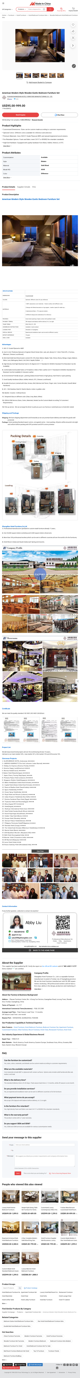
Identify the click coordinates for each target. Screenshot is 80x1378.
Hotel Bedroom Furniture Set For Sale (38, 1346)
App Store (7, 1365)
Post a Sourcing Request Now (60, 1173)
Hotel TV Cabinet (64, 1300)
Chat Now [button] (60, 115)
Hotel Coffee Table (8, 1300)
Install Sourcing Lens (12, 1368)
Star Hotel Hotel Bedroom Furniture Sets (51, 1321)
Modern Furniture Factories (33, 1336)
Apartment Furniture (66, 1027)
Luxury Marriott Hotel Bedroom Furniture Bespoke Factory (28, 1271)
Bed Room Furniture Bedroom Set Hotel (16, 1351)
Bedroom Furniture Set (51, 1027)
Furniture (11, 15)
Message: (10, 1156)
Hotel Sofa (67, 1030)
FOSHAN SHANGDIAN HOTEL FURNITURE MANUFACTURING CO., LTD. (29, 96)
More (4, 1360)
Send (17, 1173)
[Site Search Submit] (50, 9)
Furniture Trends (53, 1351)
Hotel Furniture (21, 15)
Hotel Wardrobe (7, 1296)
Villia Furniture (23, 1030)
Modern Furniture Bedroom (37, 1341)
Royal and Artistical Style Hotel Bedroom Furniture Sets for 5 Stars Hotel (10, 1240)
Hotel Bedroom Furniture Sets (38, 15)
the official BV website (50, 966)
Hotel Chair (44, 1030)
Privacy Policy (72, 1372)
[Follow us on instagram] (70, 1365)
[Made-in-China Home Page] (40, 4)
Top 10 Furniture (38, 1351)
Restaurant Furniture (56, 1030)
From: (12, 1145)
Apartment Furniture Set (29, 1292)
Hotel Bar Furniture (46, 1300)
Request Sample (37, 120)
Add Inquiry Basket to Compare (40, 82)
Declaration (62, 1372)
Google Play (20, 1365)
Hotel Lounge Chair (65, 1296)
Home (4, 15)
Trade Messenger (35, 1365)
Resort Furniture (34, 1030)
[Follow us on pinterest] (77, 1365)
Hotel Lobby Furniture (28, 1300)
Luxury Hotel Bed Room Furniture (49, 1292)
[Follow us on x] (67, 1365)
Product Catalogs (31, 1288)
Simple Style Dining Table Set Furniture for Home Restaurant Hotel (29, 1210)
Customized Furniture (9, 1030)
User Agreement (51, 1372)
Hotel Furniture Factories (54, 1336)
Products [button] (21, 9)
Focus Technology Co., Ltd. (25, 1372)
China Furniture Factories (12, 1336)
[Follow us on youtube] (73, 1365)
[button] (3, 3)
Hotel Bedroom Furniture (33, 1027)
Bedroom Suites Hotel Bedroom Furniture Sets (18, 1321)
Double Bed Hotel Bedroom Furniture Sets (17, 1326)
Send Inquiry (20, 115)
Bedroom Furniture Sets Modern (60, 1341)
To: (13, 1150)
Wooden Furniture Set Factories (14, 1341)
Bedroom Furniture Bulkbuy (12, 1356)
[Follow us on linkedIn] (57, 1368)
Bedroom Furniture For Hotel (13, 1346)
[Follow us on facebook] (64, 1365)
